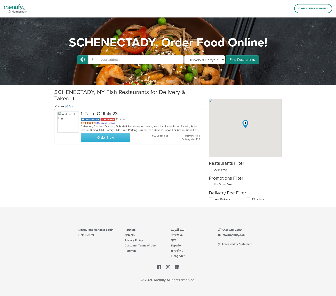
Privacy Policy (134, 240)
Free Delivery (222, 199)
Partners (130, 230)
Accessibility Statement (236, 244)
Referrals (130, 250)
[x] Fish (69, 106)
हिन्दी (173, 240)
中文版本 (177, 235)
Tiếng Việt (178, 256)
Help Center (86, 235)
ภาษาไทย (177, 250)
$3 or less (258, 199)
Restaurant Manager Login (96, 230)
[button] (245, 124)
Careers (130, 235)
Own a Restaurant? (313, 8)
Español (176, 245)
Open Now (220, 169)
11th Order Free (223, 184)
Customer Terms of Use (140, 245)
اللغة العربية (178, 230)
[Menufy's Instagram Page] (168, 267)
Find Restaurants (242, 59)
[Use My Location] (82, 59)
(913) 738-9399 (231, 230)
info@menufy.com (233, 235)
